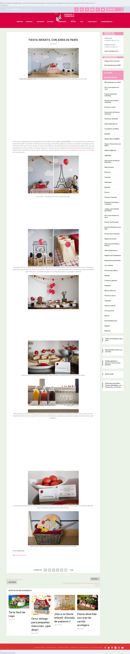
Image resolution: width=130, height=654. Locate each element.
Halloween (108, 182)
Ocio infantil (109, 265)
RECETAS (73, 21)
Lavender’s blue (20, 555)
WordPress (36, 645)
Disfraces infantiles (111, 119)
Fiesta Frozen (74, 647)
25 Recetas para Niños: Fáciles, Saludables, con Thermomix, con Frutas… (113, 385)
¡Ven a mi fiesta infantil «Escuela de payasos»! (64, 618)
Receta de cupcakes (27, 9)
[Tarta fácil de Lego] (19, 602)
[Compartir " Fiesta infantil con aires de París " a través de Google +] (53, 570)
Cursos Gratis (92, 21)
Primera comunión (111, 197)
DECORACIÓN (40, 21)
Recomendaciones (111, 321)
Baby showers (109, 167)
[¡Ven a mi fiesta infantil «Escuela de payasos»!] (64, 602)
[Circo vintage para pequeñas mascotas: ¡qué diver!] (41, 605)
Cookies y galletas (111, 280)
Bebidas (107, 275)
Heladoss (108, 285)
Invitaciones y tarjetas (112, 234)
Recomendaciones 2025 (113, 65)
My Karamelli (109, 374)
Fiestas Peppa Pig (84, 647)
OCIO (81, 21)
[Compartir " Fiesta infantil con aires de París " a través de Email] (66, 570)
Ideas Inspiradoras (111, 124)
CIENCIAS (108, 155)
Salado (107, 316)
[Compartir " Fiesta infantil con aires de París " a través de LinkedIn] (62, 570)
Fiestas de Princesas (112, 222)
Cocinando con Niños (112, 129)
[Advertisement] (53, 96)
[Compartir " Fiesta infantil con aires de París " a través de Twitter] (49, 570)
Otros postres (109, 311)
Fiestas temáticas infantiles (111, 95)
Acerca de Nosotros (111, 51)
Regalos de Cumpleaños (113, 255)
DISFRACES (50, 21)
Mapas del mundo (110, 239)
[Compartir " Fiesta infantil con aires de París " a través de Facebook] (45, 570)
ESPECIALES (29, 21)
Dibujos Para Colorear (112, 61)
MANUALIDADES (62, 21)
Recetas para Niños (63, 647)
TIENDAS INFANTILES (106, 21)
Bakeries (107, 331)
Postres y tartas (110, 107)
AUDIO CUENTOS (110, 150)
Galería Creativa (110, 305)
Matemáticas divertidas (113, 260)
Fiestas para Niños (40, 647)
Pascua (107, 192)
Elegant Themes (18, 645)
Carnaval (107, 177)
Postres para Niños (111, 270)
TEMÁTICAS (19, 21)
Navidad (107, 134)
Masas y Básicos (110, 290)
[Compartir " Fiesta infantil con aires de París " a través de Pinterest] (58, 570)
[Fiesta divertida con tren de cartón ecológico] (87, 602)
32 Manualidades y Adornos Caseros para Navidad (112, 363)
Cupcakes (108, 301)
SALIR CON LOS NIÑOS (112, 139)
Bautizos (108, 172)
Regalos (107, 326)
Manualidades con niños (113, 82)
